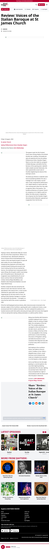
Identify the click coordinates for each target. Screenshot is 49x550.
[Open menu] (46, 4)
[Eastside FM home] (4, 4)
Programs (3, 515)
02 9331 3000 (6, 538)
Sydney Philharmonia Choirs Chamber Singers (14, 145)
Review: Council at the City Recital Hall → (37, 425)
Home (2, 511)
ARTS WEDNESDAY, (39, 378)
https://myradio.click (44, 537)
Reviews (39, 380)
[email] (43, 403)
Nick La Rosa (28, 537)
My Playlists (27, 520)
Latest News (3, 517)
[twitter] (33, 403)
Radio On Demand (5, 513)
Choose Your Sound (5, 520)
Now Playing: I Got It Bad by (24, 1)
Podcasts (26, 513)
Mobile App (27, 517)
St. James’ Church (6, 142)
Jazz (25, 518)
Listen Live (26, 511)
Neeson (5, 29)
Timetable (26, 515)
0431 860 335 (15, 538)
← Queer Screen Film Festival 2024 (9, 425)
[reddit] (36, 403)
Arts (2, 518)
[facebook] (30, 403)
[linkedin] (39, 403)
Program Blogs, (32, 380)
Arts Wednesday (18, 148)
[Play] (3, 547)
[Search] (36, 4)
